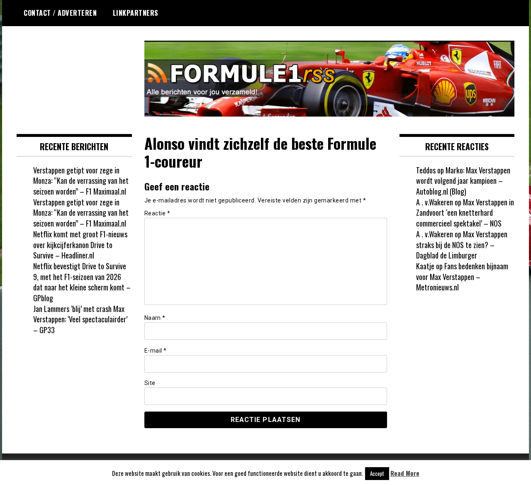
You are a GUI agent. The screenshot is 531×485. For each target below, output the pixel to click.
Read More (404, 473)
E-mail (155, 350)
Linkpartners (135, 13)
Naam (155, 317)
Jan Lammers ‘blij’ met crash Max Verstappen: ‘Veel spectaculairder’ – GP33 (80, 319)
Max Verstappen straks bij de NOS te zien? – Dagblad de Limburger (461, 245)
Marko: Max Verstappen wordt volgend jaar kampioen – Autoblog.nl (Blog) (463, 181)
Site (150, 383)
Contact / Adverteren (60, 13)
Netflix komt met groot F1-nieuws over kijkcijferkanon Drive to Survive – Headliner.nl (80, 245)
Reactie (157, 213)
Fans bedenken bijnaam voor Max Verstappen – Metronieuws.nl (462, 276)
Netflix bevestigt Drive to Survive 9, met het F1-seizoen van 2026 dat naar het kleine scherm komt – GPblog (82, 282)
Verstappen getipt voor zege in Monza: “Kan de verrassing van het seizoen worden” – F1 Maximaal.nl (81, 181)
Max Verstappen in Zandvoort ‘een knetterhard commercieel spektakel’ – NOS (465, 213)
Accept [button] (377, 473)
